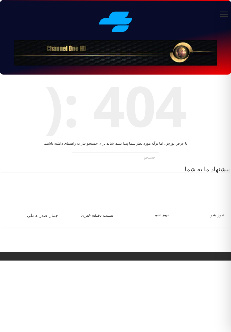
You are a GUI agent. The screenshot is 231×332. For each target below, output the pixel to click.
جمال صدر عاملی (42, 215)
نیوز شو (217, 214)
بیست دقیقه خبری (97, 215)
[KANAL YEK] (115, 21)
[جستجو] (77, 157)
